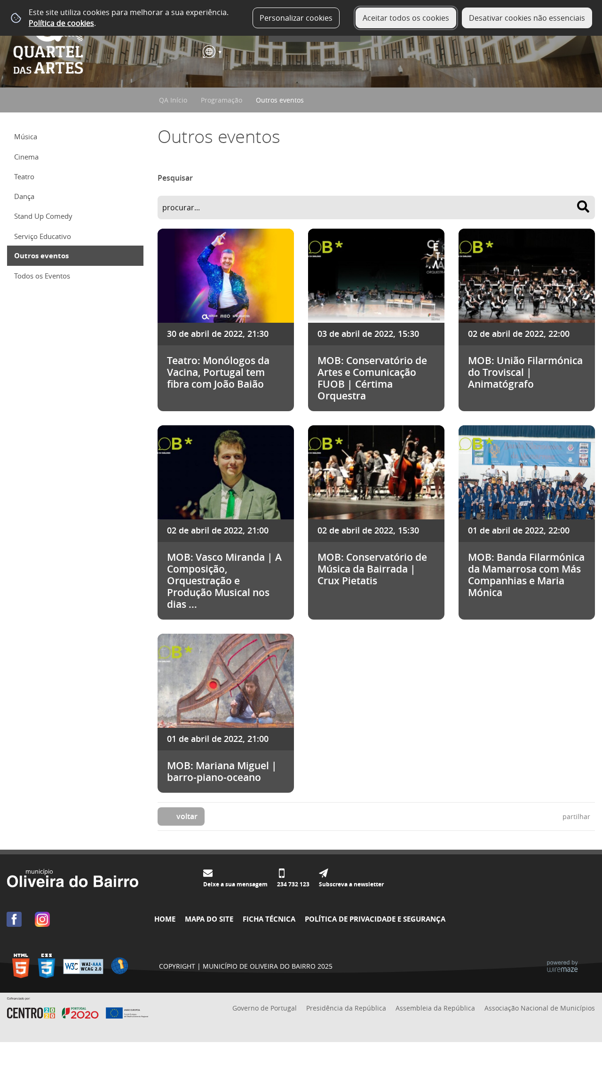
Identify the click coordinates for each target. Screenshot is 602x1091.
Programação (221, 100)
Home (164, 919)
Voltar (187, 816)
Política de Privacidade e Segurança (375, 919)
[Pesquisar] (583, 206)
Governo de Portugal (264, 1007)
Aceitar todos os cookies (406, 18)
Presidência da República (346, 1007)
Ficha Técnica (269, 919)
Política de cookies (61, 23)
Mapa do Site (209, 919)
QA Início (173, 100)
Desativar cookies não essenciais (527, 18)
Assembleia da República (435, 1007)
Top (581, 1051)
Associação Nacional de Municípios (539, 1007)
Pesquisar (175, 178)
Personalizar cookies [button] (296, 18)
